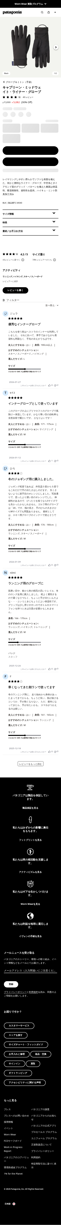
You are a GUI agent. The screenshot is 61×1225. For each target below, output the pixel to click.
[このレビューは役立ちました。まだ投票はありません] (49, 385)
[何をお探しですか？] (42, 12)
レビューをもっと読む (30, 764)
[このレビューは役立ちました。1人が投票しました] (49, 460)
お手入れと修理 (17, 1054)
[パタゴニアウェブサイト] (12, 12)
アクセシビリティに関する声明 (25, 1082)
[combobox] (51, 305)
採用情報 (8, 1121)
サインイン (14, 1063)
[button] (30, 47)
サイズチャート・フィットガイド (26, 1044)
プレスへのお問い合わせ (16, 1115)
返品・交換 (40, 1054)
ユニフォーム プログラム (44, 1138)
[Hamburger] (55, 12)
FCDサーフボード (13, 1140)
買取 (33, 1063)
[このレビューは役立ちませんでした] (55, 385)
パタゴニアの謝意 (40, 1109)
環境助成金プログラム (15, 1167)
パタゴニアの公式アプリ (43, 1125)
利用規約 (33, 991)
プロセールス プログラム (44, 1131)
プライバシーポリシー (15, 991)
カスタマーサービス (19, 1025)
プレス (7, 1109)
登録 (11, 984)
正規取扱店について (41, 1144)
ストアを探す (16, 1035)
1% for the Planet (13, 1173)
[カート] (48, 12)
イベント (8, 1128)
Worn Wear (10, 1134)
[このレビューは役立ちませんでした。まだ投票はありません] (55, 460)
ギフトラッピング (18, 1073)
